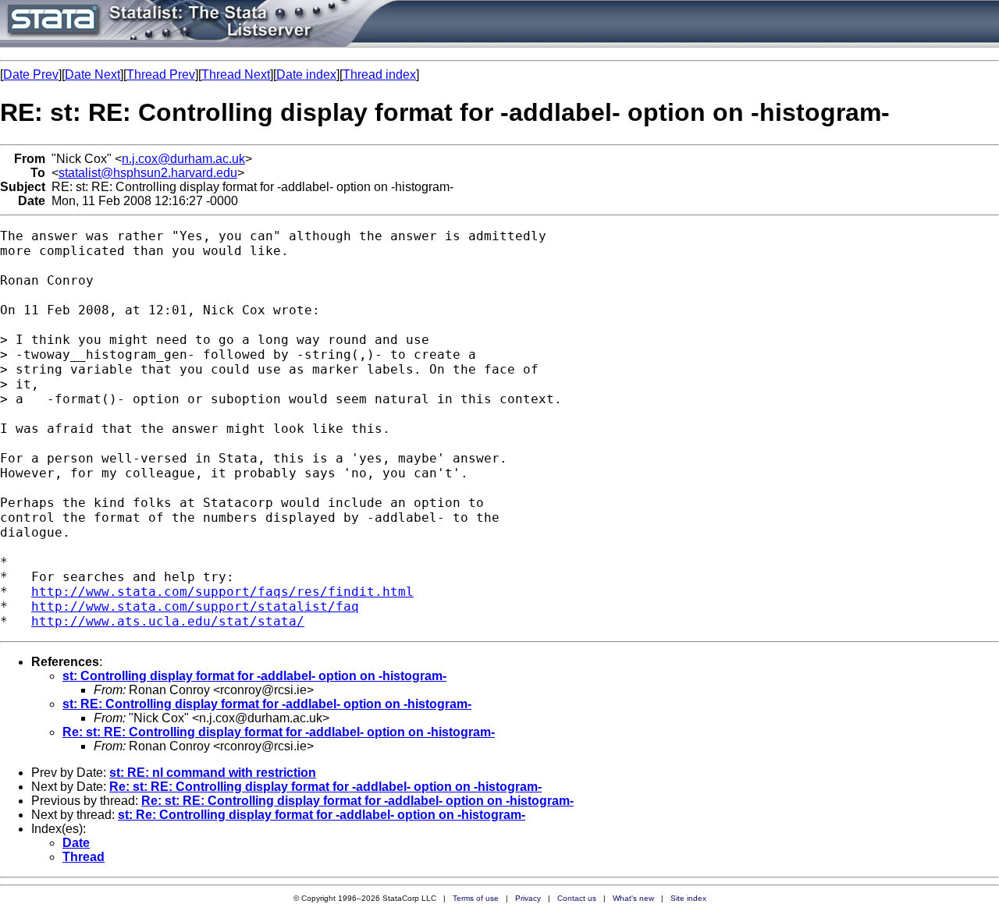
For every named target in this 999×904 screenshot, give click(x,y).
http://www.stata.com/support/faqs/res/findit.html (222, 591)
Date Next (92, 74)
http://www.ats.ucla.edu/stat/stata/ (167, 621)
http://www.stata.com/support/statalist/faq (195, 606)
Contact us (576, 898)
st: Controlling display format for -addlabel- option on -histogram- (254, 675)
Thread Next (235, 74)
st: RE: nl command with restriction (212, 772)
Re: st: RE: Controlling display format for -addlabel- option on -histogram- (278, 732)
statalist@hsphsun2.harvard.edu (148, 172)
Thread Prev (160, 74)
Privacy (528, 898)
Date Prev (31, 74)
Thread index (379, 74)
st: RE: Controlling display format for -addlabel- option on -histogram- (266, 704)
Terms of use (476, 898)
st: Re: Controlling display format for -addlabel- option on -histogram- (321, 814)
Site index (688, 898)
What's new (633, 898)
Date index (306, 74)
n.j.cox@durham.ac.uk (183, 158)
